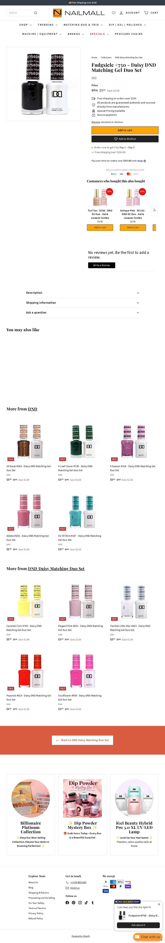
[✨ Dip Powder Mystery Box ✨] (82, 798)
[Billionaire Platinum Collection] (30, 798)
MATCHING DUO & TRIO (82, 25)
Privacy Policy (36, 913)
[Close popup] (159, 904)
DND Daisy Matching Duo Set (128, 57)
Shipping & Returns (39, 892)
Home (95, 57)
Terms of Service (37, 908)
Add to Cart (100, 227)
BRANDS (74, 34)
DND (94, 78)
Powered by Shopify (81, 936)
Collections (106, 57)
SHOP (24, 25)
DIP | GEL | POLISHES (126, 25)
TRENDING (46, 25)
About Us (33, 882)
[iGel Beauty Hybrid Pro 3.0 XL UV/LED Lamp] (134, 798)
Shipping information (41, 303)
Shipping (96, 122)
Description (34, 293)
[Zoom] (44, 84)
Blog (31, 887)
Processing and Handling (42, 898)
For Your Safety (36, 903)
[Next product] (154, 209)
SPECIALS (98, 34)
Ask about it (138, 925)
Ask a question (36, 312)
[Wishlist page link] (113, 13)
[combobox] (22, 12)
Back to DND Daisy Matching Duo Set (85, 740)
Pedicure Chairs (129, 34)
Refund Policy (36, 918)
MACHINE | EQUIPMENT (40, 34)
